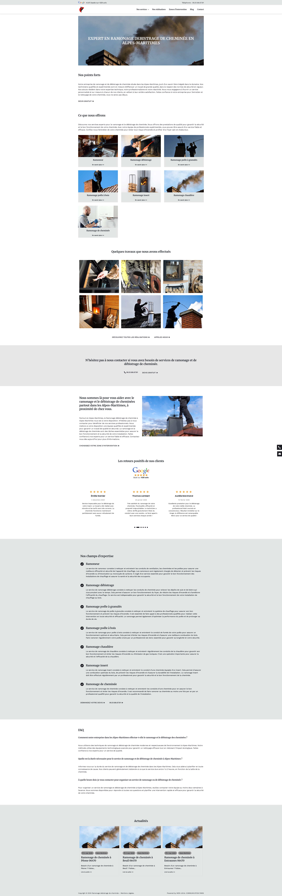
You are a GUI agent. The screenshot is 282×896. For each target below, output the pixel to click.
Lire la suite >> (86, 872)
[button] (134, 527)
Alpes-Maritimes (101, 853)
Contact (200, 9)
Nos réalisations (159, 9)
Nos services (141, 9)
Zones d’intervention (178, 9)
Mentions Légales (127, 893)
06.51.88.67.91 (198, 3)
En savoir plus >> (98, 164)
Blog (192, 9)
